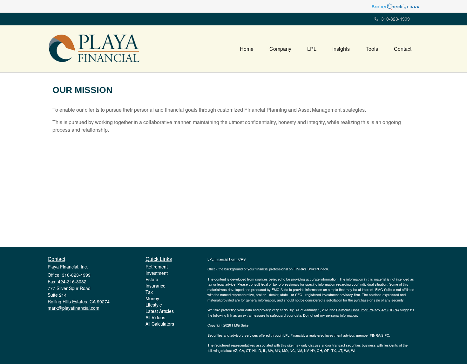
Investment (157, 273)
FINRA (375, 335)
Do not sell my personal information (330, 315)
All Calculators (160, 324)
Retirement (157, 266)
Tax (149, 292)
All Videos (155, 317)
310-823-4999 (395, 19)
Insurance (156, 285)
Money (152, 298)
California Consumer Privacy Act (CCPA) (367, 309)
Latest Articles (160, 311)
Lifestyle (154, 304)
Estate (152, 279)
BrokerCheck (318, 268)
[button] (280, 49)
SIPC (385, 335)
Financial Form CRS (230, 258)
